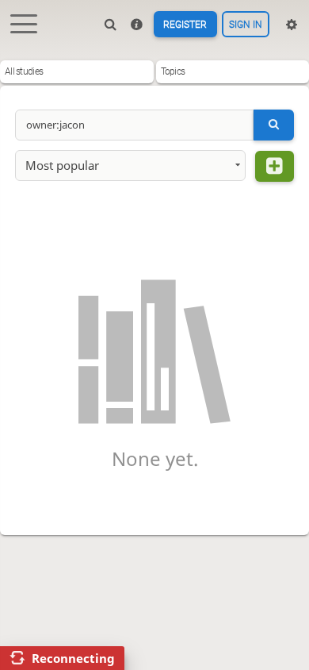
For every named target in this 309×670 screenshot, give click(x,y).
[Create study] (274, 166)
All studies (24, 71)
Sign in (245, 24)
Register (185, 24)
